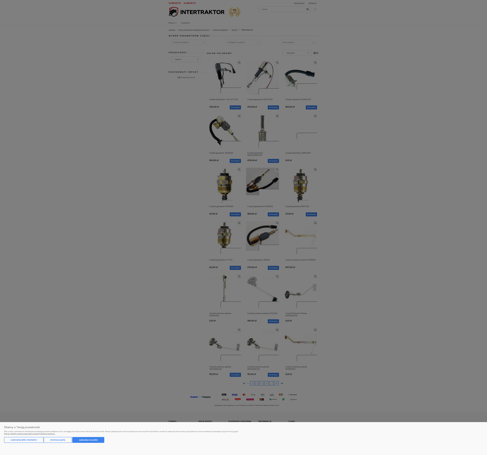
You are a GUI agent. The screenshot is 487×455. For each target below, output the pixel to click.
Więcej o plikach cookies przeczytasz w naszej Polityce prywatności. (29, 434)
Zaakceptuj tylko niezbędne (24, 440)
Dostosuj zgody (57, 440)
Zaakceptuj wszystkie (88, 440)
